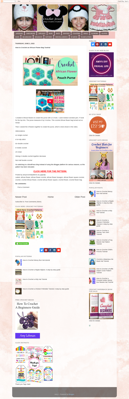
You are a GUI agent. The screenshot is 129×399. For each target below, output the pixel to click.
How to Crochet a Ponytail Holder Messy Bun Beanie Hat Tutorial (104, 280)
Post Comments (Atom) (33, 202)
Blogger (71, 394)
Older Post (80, 197)
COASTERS (76, 33)
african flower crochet (38, 177)
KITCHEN (49, 37)
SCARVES (74, 37)
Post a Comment (23, 187)
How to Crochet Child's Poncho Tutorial (104, 250)
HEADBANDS (27, 37)
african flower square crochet (74, 177)
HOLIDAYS (38, 37)
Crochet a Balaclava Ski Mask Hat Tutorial (104, 260)
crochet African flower (28, 180)
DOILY (86, 33)
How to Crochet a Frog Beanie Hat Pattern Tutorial (104, 242)
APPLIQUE (41, 33)
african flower (25, 177)
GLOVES (104, 33)
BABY (51, 33)
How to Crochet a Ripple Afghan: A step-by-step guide (41, 270)
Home (51, 197)
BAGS (58, 33)
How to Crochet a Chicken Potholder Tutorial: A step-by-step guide (46, 289)
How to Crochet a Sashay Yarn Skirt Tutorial (102, 232)
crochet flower (63, 180)
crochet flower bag (75, 180)
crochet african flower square (47, 180)
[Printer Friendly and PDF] (22, 244)
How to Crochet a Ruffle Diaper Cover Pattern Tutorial (104, 270)
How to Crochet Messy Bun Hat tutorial (36, 260)
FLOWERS (94, 33)
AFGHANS (19, 33)
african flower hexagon (55, 177)
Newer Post (21, 197)
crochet (18, 180)
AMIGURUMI (30, 33)
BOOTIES (66, 33)
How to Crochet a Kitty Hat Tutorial (35, 279)
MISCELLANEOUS (61, 37)
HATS (17, 37)
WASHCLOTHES (86, 37)
